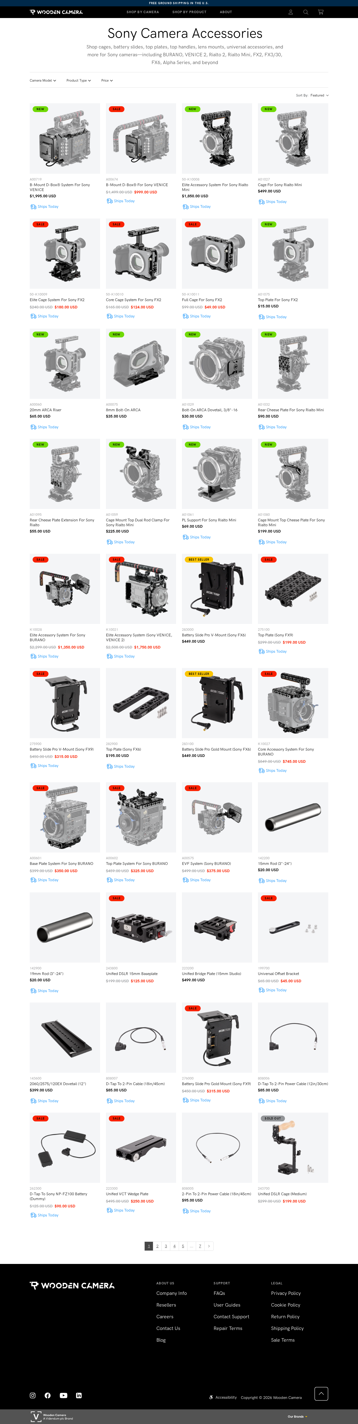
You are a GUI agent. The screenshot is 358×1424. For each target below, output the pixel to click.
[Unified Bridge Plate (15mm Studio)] (217, 927)
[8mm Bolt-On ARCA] (141, 364)
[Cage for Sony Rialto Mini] (293, 138)
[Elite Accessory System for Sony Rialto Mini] (217, 138)
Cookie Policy (285, 1305)
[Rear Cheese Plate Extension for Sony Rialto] (65, 474)
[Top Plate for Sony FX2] (293, 254)
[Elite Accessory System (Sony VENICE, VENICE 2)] (141, 589)
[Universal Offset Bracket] (293, 927)
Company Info (171, 1293)
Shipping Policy (287, 1328)
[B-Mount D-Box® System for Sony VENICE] (65, 138)
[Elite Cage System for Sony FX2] (65, 254)
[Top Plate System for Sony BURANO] (141, 817)
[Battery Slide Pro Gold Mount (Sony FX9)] (217, 1038)
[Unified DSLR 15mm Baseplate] (141, 927)
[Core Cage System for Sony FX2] (141, 254)
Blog (161, 1340)
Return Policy (285, 1316)
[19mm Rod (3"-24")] (65, 927)
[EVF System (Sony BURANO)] (217, 817)
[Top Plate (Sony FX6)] (141, 703)
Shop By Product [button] (189, 12)
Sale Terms (283, 1340)
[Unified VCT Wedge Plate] (141, 1148)
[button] (306, 12)
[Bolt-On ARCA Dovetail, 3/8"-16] (217, 364)
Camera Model (41, 80)
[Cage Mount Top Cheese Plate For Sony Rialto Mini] (293, 474)
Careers (164, 1316)
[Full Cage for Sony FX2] (217, 254)
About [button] (226, 12)
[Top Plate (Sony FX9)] (293, 589)
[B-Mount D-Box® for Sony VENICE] (141, 138)
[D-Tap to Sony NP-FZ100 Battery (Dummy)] (65, 1148)
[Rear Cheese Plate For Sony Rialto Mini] (293, 364)
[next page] (209, 1246)
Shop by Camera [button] (143, 12)
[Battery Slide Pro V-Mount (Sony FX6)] (217, 589)
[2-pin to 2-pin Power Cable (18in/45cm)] (217, 1148)
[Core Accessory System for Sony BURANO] (293, 703)
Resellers (166, 1305)
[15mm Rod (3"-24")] (293, 817)
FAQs (219, 1293)
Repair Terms (228, 1328)
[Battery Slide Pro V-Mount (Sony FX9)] (65, 703)
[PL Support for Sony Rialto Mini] (217, 474)
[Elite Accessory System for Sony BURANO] (65, 589)
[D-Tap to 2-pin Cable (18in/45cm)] (141, 1038)
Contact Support (231, 1316)
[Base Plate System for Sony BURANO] (65, 817)
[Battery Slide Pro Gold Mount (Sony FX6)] (217, 703)
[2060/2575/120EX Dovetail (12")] (65, 1038)
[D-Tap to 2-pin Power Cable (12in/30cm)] (293, 1038)
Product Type (76, 80)
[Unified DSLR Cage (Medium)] (293, 1148)
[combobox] (319, 95)
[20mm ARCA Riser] (65, 364)
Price (105, 80)
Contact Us (168, 1328)
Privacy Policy (286, 1293)
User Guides (227, 1305)
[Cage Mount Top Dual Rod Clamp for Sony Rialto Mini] (141, 474)
